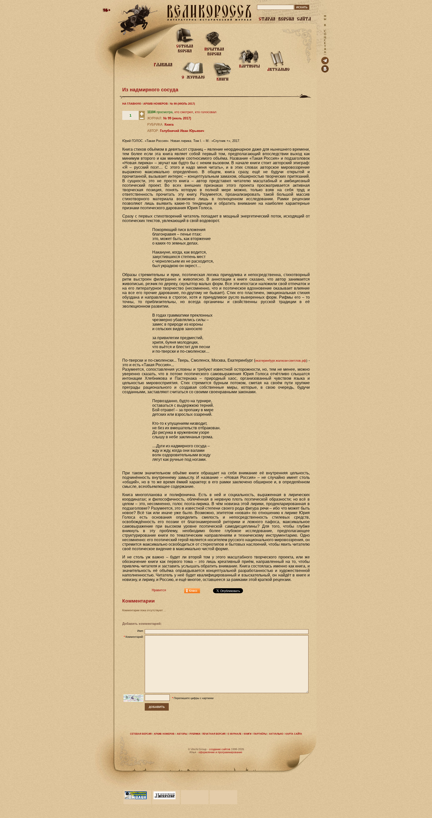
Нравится (159, 590)
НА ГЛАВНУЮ (131, 103)
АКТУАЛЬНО (276, 734)
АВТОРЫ (182, 734)
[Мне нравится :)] (142, 116)
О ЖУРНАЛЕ (235, 734)
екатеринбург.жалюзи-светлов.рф (280, 360)
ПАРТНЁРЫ (260, 734)
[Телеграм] (325, 63)
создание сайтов (219, 749)
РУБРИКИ (195, 734)
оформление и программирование (220, 752)
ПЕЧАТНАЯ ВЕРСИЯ (213, 734)
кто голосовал (205, 112)
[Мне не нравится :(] (142, 119)
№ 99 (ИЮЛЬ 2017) (182, 103)
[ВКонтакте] (325, 71)
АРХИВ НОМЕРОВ (155, 103)
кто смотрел (183, 112)
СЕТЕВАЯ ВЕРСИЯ (141, 734)
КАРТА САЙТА (294, 734)
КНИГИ (247, 734)
